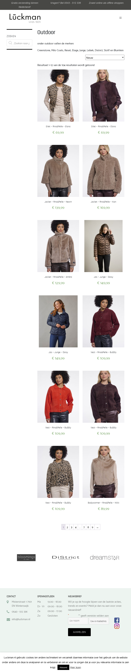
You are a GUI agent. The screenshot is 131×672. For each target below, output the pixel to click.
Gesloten (53, 615)
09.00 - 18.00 (55, 606)
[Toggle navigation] (120, 17)
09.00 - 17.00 (55, 611)
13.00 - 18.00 (54, 601)
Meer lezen (75, 667)
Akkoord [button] (63, 667)
